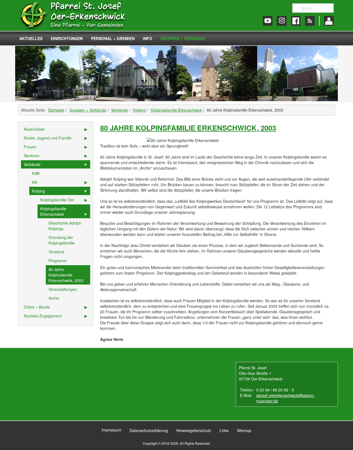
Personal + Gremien (113, 38)
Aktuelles (30, 38)
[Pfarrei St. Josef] (78, 15)
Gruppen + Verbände (183, 38)
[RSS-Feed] (310, 21)
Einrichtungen (67, 38)
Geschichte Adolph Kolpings (65, 225)
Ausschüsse (34, 129)
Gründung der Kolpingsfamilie (62, 240)
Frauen (30, 146)
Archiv (54, 298)
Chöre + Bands (37, 307)
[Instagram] (282, 21)
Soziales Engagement (43, 316)
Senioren (31, 155)
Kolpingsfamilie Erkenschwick (176, 110)
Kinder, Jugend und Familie (47, 138)
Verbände (119, 110)
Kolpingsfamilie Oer (57, 199)
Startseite (56, 110)
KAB (35, 173)
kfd (34, 182)
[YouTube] (267, 21)
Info (147, 38)
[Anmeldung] (329, 21)
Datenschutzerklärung (149, 430)
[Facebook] (296, 21)
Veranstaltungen (63, 289)
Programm (58, 260)
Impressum (111, 430)
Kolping (139, 110)
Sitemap (244, 430)
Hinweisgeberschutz (193, 430)
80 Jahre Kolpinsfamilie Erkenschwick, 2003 (188, 128)
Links (224, 430)
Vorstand (56, 251)
